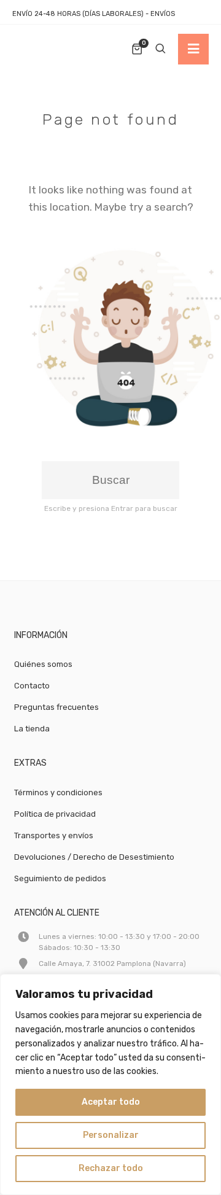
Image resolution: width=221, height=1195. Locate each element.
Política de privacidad (55, 814)
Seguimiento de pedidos (60, 878)
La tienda (32, 728)
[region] (110, 1084)
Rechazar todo (111, 1168)
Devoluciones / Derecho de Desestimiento (94, 857)
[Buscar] (160, 49)
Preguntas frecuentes (56, 707)
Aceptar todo (111, 1102)
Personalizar (111, 1135)
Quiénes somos (43, 664)
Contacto (32, 685)
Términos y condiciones (58, 792)
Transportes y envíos (53, 835)
